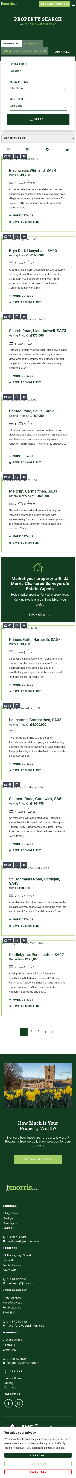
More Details (22, 215)
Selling (8, 1383)
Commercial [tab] (32, 43)
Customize (38, 1463)
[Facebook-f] (8, 1403)
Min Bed (16, 99)
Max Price (19, 82)
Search (39, 119)
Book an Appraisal (54, 4)
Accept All (38, 1455)
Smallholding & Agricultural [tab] (24, 50)
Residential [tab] (11, 43)
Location (18, 64)
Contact (10, 1387)
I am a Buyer (13, 1378)
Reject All (38, 1471)
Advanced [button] (61, 51)
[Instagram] (19, 1403)
